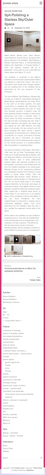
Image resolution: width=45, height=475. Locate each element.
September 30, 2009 (22, 28)
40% (4, 411)
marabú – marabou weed (12, 388)
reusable (6, 356)
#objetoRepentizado (10, 348)
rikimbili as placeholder (11, 339)
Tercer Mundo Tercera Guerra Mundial (19, 394)
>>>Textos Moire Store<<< (12, 320)
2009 (9, 256)
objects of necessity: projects (13, 333)
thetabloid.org (28, 256)
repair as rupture (9, 345)
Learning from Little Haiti (12, 379)
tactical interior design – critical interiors (17, 353)
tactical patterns (8, 406)
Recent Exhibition (9, 296)
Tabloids (6, 451)
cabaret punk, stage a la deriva (14, 385)
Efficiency (6, 420)
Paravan (8, 371)
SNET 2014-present (10, 417)
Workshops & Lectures (11, 302)
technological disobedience (12, 336)
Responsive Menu (41, 3)
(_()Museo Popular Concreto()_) (14, 350)
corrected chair (8, 342)
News (5, 312)
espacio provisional (10, 377)
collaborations (17, 256)
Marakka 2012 (8, 408)
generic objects (8, 359)
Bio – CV (6, 315)
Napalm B (8, 397)
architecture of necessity (12, 330)
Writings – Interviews (10, 433)
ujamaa (5, 403)
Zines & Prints (8, 448)
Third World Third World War (13, 391)
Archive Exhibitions (13, 11)
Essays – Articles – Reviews (13, 436)
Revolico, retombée (10, 414)
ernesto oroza (10, 3)
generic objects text (12, 362)
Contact (5, 317)
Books (5, 445)
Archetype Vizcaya (9, 382)
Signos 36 (6, 423)
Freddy (7, 365)
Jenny (7, 368)
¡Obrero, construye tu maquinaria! (15, 400)
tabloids (5, 374)
